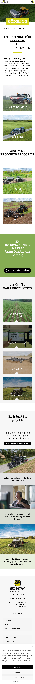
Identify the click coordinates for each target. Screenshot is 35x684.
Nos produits (17, 613)
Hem (7, 29)
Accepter (17, 667)
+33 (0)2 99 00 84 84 (17, 595)
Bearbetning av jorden (12, 628)
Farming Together (11, 638)
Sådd (6, 624)
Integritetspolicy (16, 681)
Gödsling (8, 621)
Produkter (14, 29)
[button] (32, 646)
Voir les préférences (17, 677)
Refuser (17, 672)
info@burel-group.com (17, 599)
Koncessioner (9, 641)
